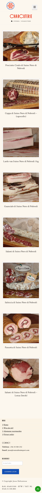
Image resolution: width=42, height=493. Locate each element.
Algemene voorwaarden (12, 431)
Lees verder (21, 48)
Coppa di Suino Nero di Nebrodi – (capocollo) (21, 115)
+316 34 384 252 (16, 447)
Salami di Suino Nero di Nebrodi (21, 251)
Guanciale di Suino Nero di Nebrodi (21, 206)
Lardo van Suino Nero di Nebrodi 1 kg (21, 161)
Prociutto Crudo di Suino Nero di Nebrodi (21, 67)
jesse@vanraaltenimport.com (18, 450)
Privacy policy (9, 434)
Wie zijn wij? (8, 428)
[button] (34, 7)
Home (6, 425)
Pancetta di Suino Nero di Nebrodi (21, 347)
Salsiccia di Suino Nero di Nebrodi (21, 302)
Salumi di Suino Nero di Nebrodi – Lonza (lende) (21, 394)
